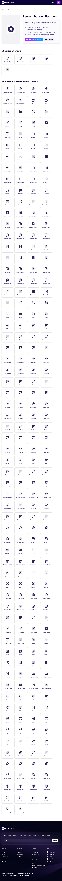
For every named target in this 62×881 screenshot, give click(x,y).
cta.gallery (34, 867)
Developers (20, 854)
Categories (5, 856)
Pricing (4, 861)
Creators (19, 856)
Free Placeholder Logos (38, 865)
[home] (8, 2)
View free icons (49, 39)
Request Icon (35, 854)
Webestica (19, 873)
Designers (19, 852)
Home (3, 852)
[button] (58, 2)
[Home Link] (8, 828)
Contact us (35, 852)
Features (4, 859)
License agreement (24, 875)
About (3, 854)
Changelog (13, 875)
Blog (33, 863)
